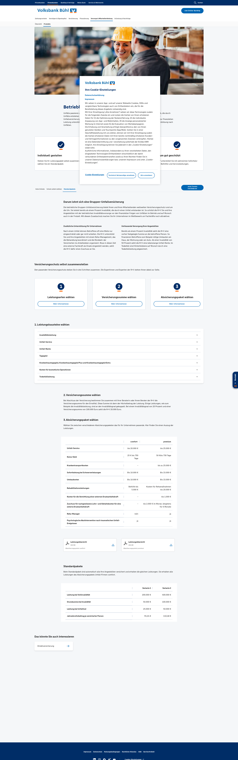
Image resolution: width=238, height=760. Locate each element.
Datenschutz (97, 752)
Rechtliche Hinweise (129, 752)
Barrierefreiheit (148, 752)
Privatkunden (40, 3)
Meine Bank (81, 3)
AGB (139, 752)
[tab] (40, 18)
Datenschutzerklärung (94, 95)
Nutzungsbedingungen (112, 752)
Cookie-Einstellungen (94, 174)
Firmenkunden (53, 3)
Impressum (87, 752)
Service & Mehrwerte (96, 3)
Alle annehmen (146, 175)
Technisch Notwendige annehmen (121, 175)
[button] (119, 335)
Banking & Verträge (67, 3)
